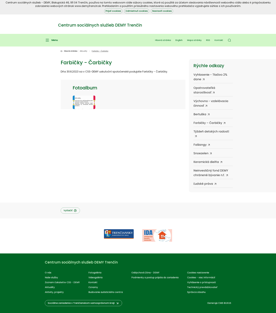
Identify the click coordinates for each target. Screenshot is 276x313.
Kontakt (219, 40)
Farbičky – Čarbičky (207, 123)
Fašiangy (200, 145)
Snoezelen (200, 153)
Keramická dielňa (206, 162)
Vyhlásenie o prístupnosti (201, 282)
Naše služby (51, 277)
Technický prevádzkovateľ (202, 287)
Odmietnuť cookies (136, 11)
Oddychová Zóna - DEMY (145, 272)
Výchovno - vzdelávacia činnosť (210, 103)
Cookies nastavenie (198, 272)
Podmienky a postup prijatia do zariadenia (155, 277)
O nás (48, 272)
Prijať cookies (113, 11)
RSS (208, 40)
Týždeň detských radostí (211, 131)
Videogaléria (95, 277)
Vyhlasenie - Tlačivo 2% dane (210, 77)
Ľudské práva (203, 184)
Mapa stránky (194, 40)
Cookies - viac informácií (201, 277)
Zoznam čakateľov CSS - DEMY (62, 282)
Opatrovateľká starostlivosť (204, 90)
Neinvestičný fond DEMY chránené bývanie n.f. (210, 172)
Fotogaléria (94, 272)
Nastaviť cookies (162, 11)
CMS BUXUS (224, 303)
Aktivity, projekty (54, 292)
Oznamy (93, 287)
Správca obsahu (196, 292)
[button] (229, 40)
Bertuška (199, 114)
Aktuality (83, 51)
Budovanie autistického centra (105, 292)
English (179, 40)
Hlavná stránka (163, 40)
